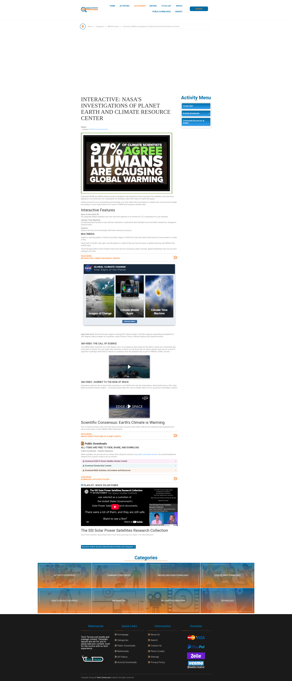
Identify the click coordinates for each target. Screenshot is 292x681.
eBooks (153, 6)
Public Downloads (161, 11)
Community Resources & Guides (193, 122)
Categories (139, 6)
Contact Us (156, 645)
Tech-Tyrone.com (104, 677)
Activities (124, 6)
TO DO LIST (166, 6)
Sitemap (154, 656)
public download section (147, 454)
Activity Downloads (191, 113)
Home (112, 6)
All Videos (122, 656)
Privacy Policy (157, 662)
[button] (129, 461)
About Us (155, 634)
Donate (199, 9)
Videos (179, 6)
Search (178, 11)
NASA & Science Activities (98, 129)
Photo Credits (157, 651)
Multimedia (123, 651)
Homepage (122, 634)
